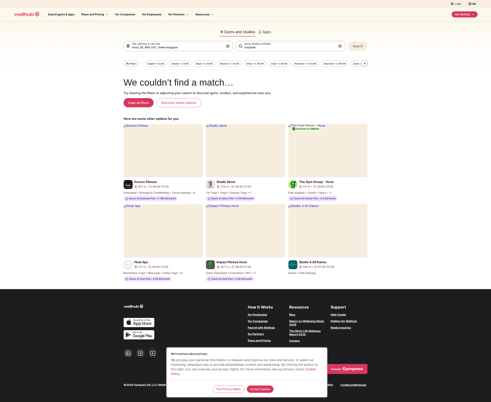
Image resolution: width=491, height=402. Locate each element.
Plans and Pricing (92, 14)
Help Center (338, 314)
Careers (294, 340)
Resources (203, 14)
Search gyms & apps (61, 14)
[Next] (364, 63)
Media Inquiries (341, 327)
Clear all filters (138, 103)
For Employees (151, 14)
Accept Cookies (260, 389)
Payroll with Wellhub (261, 327)
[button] (228, 46)
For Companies (125, 14)
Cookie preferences (353, 384)
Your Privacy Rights (228, 389)
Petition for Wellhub (344, 321)
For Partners (176, 14)
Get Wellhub (462, 14)
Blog (292, 314)
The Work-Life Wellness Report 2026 (305, 332)
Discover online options (178, 103)
